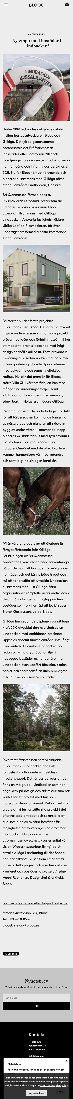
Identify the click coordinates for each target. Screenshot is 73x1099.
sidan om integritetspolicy (54, 1085)
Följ (36, 1005)
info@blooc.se (36, 1056)
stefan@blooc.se (26, 925)
